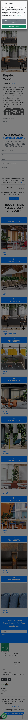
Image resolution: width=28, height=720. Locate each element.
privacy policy (21, 15)
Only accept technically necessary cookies (14, 21)
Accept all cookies (14, 26)
